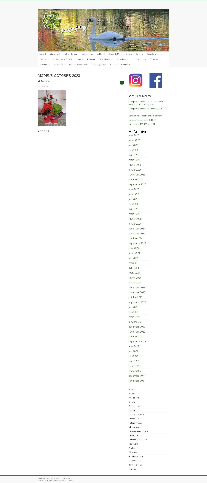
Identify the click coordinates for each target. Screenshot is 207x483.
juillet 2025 (134, 194)
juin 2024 (133, 258)
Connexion (125, 64)
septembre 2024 (137, 243)
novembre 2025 (137, 174)
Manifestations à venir (78, 64)
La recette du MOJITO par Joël (142, 124)
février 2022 (135, 371)
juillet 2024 (134, 253)
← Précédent (43, 131)
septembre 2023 (137, 302)
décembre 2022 (137, 326)
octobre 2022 (136, 336)
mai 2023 (133, 312)
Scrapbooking (123, 59)
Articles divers (60, 64)
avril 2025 (134, 209)
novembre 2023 (137, 292)
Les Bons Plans (87, 54)
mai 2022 (133, 356)
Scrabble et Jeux (106, 59)
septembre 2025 (137, 184)
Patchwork (44, 59)
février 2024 (135, 277)
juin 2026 (133, 145)
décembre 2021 (137, 375)
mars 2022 (134, 366)
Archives (141, 132)
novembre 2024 (137, 233)
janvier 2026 (135, 169)
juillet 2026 (134, 140)
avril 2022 (134, 361)
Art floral (101, 54)
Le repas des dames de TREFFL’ (142, 120)
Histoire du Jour (70, 54)
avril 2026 (134, 155)
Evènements (45, 64)
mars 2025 (134, 213)
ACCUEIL (132, 389)
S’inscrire (114, 64)
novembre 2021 (137, 380)
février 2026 (135, 164)
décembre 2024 (137, 228)
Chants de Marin (115, 54)
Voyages (154, 59)
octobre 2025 (136, 179)
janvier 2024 (135, 282)
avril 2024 (134, 267)
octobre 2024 (136, 238)
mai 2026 (133, 150)
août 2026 (134, 135)
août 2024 (134, 248)
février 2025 (135, 218)
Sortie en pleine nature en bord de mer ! (145, 116)
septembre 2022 (137, 341)
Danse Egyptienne (154, 54)
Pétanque (91, 59)
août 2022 (134, 346)
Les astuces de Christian (62, 59)
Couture (139, 54)
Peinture (80, 59)
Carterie (129, 54)
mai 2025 (133, 204)
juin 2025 (133, 199)
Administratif (54, 54)
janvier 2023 (135, 321)
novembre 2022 (137, 331)
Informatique (134, 427)
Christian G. (45, 81)
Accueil (43, 54)
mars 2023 (134, 317)
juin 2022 (133, 351)
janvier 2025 (135, 223)
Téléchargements (99, 64)
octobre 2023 (136, 297)
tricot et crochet (140, 59)
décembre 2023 (137, 287)
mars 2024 (134, 272)
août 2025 (134, 189)
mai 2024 (133, 263)
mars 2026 (134, 159)
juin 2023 (133, 307)
